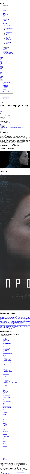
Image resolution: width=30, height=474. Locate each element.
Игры (7, 30)
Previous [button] (2, 126)
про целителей (22, 326)
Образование (9, 32)
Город (4, 11)
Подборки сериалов (7, 353)
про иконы (21, 319)
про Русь (13, 323)
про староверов (9, 325)
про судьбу (15, 325)
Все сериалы (6, 97)
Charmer (7, 473)
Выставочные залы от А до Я (10, 382)
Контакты (8, 44)
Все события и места (8, 53)
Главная (5, 95)
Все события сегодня (5, 91)
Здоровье (5, 23)
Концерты (5, 85)
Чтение (7, 34)
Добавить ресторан (7, 360)
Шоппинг (5, 424)
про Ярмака (13, 327)
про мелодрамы (18, 321)
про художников (8, 326)
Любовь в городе (7, 341)
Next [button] (1, 129)
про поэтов (8, 322)
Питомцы (8, 37)
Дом (7, 38)
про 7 (4, 316)
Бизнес (7, 35)
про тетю (20, 325)
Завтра (4, 49)
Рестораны (5, 14)
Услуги (4, 443)
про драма (18, 318)
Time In (7, 33)
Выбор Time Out (6, 25)
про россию (8, 323)
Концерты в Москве (7, 371)
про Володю (12, 318)
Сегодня (5, 48)
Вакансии (5, 460)
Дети (4, 24)
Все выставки (6, 380)
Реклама (5, 459)
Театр (7, 29)
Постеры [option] (15, 127)
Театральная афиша (7, 407)
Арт (4, 21)
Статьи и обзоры (7, 348)
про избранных (14, 319)
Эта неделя (5, 51)
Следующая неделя (7, 52)
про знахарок (7, 319)
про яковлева (7, 327)
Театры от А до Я (7, 406)
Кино (4, 13)
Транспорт (8, 39)
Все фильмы (6, 349)
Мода (4, 15)
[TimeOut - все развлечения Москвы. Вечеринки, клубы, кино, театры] (3, 2)
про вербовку (23, 317)
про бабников (22, 316)
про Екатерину (24, 318)
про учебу (25, 325)
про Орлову (25, 321)
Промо (7, 43)
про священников (25, 323)
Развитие (5, 392)
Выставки (5, 87)
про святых (18, 323)
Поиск (4, 10)
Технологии (8, 42)
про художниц (15, 326)
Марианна (5, 328)
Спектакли (5, 86)
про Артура (16, 316)
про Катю (26, 319)
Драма (1, 124)
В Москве (5, 339)
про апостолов (9, 316)
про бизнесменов (9, 317)
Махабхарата (12, 328)
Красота (5, 16)
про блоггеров (16, 317)
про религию (21, 322)
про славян (2, 325)
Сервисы (5, 425)
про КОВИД (3, 321)
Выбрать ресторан (7, 356)
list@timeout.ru (20, 472)
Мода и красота (9, 28)
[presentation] (0, 80)
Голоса (1, 328)
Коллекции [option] (20, 127)
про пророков (14, 322)
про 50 (1, 316)
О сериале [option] (2, 127)
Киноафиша (6, 346)
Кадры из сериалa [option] (9, 127)
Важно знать (6, 426)
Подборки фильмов (7, 352)
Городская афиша (7, 343)
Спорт (4, 20)
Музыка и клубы (7, 18)
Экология (8, 41)
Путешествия (6, 19)
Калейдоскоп (6, 436)
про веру (7, 318)
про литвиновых (10, 321)
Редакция (5, 458)
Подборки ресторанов (8, 362)
